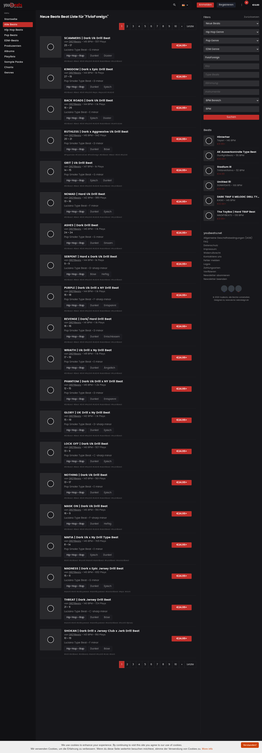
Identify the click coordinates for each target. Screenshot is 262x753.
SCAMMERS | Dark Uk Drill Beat (87, 38)
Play (50, 46)
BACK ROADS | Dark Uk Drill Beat (88, 100)
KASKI (220, 200)
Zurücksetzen (251, 17)
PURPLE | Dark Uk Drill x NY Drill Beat (91, 287)
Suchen (231, 117)
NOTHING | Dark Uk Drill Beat (85, 475)
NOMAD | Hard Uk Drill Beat (84, 194)
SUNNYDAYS (223, 185)
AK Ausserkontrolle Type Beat (236, 152)
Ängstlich (109, 368)
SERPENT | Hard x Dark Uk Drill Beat (90, 256)
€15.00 (220, 189)
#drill (66, 560)
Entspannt (110, 305)
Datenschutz (211, 246)
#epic (95, 92)
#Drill (82, 61)
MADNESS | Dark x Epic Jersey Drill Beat (94, 568)
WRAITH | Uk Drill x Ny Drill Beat (88, 350)
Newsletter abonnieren (217, 275)
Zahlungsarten (212, 268)
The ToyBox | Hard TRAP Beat (236, 212)
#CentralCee (81, 155)
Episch (108, 87)
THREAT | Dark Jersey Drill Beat (87, 599)
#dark (127, 592)
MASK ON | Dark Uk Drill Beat (86, 506)
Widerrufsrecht (212, 253)
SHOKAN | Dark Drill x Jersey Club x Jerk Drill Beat (102, 630)
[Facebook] (231, 289)
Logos (207, 264)
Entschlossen (112, 336)
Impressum (210, 249)
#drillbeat (73, 560)
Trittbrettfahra (225, 170)
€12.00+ (221, 204)
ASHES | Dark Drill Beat (81, 225)
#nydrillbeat (116, 61)
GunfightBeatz (225, 156)
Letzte (190, 26)
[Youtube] (238, 289)
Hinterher (223, 137)
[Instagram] (224, 289)
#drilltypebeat (82, 592)
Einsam (108, 243)
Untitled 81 (224, 182)
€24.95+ (181, 45)
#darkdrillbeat (122, 560)
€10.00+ (221, 159)
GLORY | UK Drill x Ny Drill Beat (87, 412)
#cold (106, 654)
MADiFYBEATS (224, 215)
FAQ (206, 242)
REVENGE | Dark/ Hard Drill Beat (88, 319)
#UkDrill (96, 61)
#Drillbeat (68, 61)
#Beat (76, 61)
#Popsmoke (69, 155)
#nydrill (82, 560)
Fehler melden (212, 260)
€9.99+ (221, 144)
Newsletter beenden (215, 279)
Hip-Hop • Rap (75, 56)
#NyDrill (88, 61)
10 (175, 26)
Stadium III (224, 167)
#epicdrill (102, 92)
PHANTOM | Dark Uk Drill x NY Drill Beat (93, 381)
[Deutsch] (183, 5)
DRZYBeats (75, 42)
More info (207, 748)
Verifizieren (210, 272)
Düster (108, 56)
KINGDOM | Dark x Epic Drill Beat (88, 69)
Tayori (220, 141)
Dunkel (94, 56)
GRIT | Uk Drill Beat (78, 162)
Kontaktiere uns (213, 257)
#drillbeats (83, 654)
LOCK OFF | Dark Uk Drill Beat (86, 443)
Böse (107, 149)
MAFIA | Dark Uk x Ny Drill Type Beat (91, 537)
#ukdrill (89, 560)
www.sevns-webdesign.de (237, 300)
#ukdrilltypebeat (97, 592)
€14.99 (220, 174)
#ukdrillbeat (105, 61)
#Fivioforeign (93, 155)
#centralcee (116, 124)
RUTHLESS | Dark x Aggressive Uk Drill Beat (96, 131)
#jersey (129, 623)
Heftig (105, 274)
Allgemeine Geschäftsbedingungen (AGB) (228, 238)
